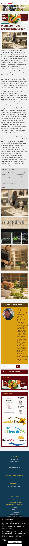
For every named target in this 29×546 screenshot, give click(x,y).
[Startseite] (8, 3)
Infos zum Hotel (5, 187)
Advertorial (14, 507)
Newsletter (14, 509)
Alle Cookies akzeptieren (14, 545)
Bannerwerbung (14, 512)
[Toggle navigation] (25, 2)
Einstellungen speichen (14, 542)
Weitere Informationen (8, 528)
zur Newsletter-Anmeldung (14, 486)
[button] (14, 203)
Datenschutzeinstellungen (14, 516)
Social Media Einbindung (14, 511)
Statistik (20, 531)
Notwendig (8, 531)
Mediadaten (14, 500)
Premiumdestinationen (14, 514)
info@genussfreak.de (14, 467)
